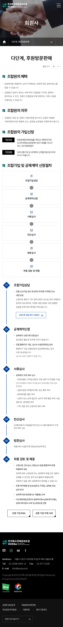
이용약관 (26, 609)
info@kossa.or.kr (20, 568)
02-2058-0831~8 (17, 563)
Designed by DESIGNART (14, 579)
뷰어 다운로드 (41, 609)
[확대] (54, 66)
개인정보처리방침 (9, 609)
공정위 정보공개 (8, 605)
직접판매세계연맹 (28, 605)
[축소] (58, 66)
